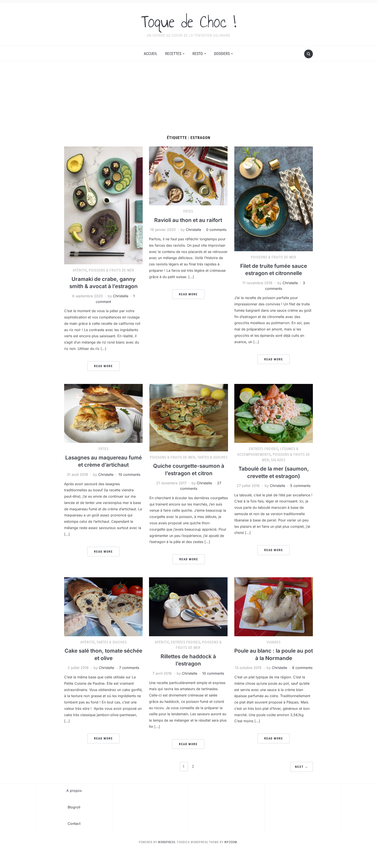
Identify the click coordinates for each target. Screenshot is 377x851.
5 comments (300, 485)
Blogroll (74, 807)
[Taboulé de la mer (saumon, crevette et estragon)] (273, 413)
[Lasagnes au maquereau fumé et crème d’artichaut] (103, 413)
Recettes (173, 53)
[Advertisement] (188, 102)
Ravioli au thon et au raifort (188, 220)
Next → (301, 766)
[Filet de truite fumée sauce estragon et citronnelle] (273, 198)
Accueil (151, 53)
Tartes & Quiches (212, 457)
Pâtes (188, 211)
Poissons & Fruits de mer (111, 270)
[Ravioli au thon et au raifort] (188, 176)
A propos (74, 790)
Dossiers (222, 53)
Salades (278, 460)
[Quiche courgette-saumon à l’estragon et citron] (188, 417)
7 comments (129, 667)
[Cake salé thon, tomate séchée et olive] (103, 606)
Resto (197, 53)
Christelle (120, 296)
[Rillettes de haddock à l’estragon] (188, 606)
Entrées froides (263, 449)
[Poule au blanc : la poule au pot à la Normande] (273, 606)
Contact (74, 823)
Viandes (274, 642)
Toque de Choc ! (188, 21)
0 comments (216, 229)
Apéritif (80, 270)
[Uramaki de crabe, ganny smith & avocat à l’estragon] (103, 205)
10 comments (129, 474)
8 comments (302, 667)
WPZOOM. (231, 842)
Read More (103, 366)
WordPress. (167, 842)
